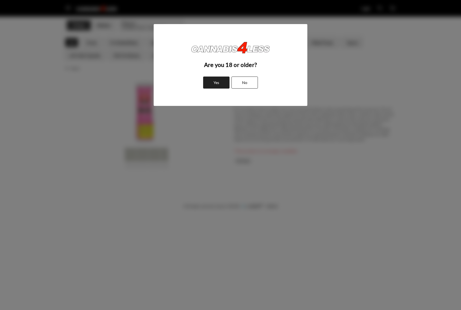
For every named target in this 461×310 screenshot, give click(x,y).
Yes (216, 82)
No (244, 82)
